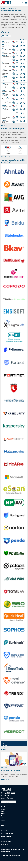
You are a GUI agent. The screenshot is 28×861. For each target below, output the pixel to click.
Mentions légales (5, 851)
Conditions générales (6, 849)
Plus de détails (4, 156)
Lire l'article (4, 779)
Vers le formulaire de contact (8, 802)
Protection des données (19, 849)
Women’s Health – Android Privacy (10, 770)
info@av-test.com (8, 836)
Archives (3, 125)
